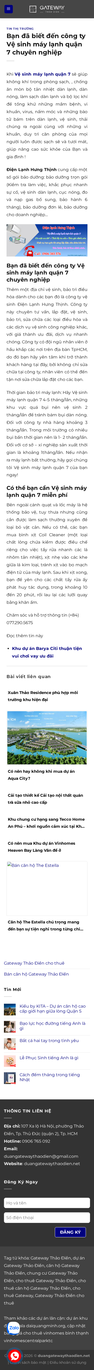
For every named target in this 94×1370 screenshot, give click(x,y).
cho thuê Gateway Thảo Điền (46, 1280)
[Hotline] (14, 1355)
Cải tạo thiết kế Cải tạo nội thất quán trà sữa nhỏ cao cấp (45, 799)
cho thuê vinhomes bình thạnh (56, 1333)
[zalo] (13, 1328)
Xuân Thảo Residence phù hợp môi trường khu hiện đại (43, 696)
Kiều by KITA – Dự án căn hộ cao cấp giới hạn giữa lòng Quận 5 (53, 1009)
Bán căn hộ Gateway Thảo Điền (36, 974)
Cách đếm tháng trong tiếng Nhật (50, 1077)
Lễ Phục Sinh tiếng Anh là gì (49, 1057)
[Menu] (8, 9)
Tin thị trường (20, 29)
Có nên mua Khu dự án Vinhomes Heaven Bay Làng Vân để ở (41, 847)
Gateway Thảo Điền (51, 1258)
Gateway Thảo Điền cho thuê (34, 963)
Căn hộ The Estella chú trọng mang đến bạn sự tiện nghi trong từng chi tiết (44, 926)
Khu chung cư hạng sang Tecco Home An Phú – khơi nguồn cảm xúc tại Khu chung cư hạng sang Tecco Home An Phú (46, 823)
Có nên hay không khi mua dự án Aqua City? (41, 775)
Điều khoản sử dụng (68, 1362)
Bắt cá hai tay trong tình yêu (49, 1040)
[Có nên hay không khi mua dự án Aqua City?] (47, 737)
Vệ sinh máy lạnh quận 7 (42, 74)
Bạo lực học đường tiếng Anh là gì (52, 1026)
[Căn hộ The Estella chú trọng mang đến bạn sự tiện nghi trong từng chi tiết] (47, 888)
